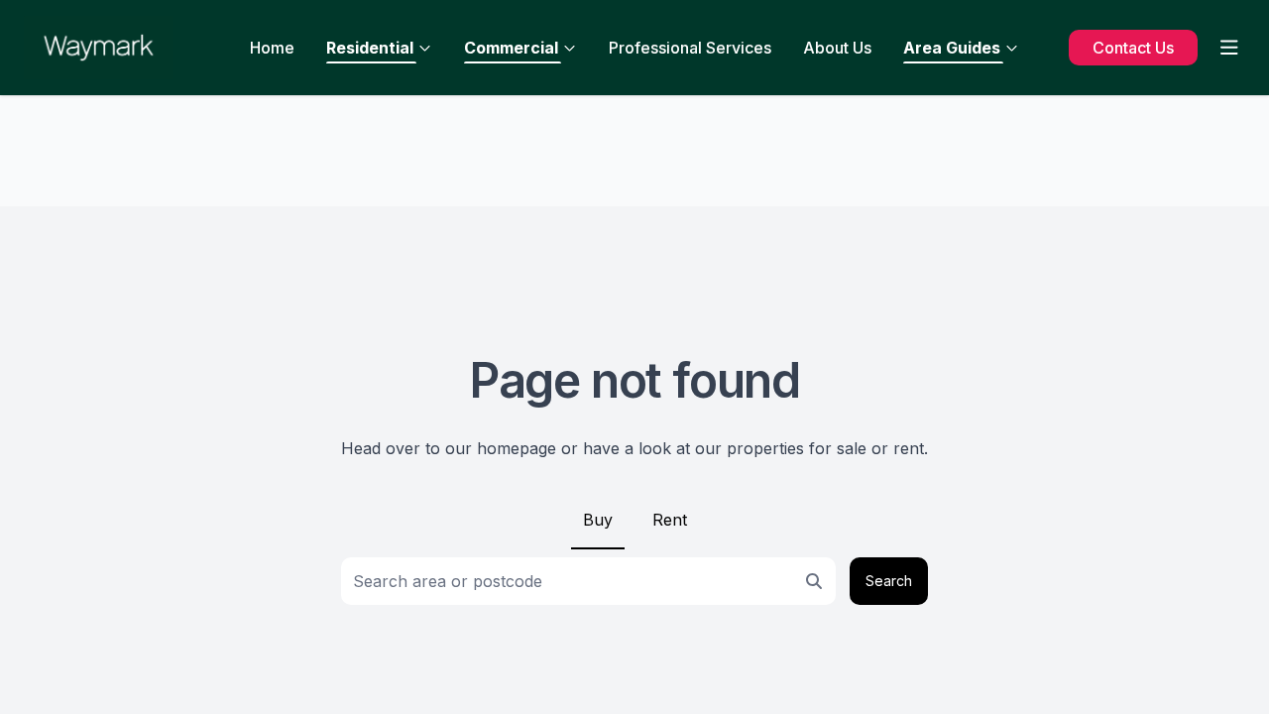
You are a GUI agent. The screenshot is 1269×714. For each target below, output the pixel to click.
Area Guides (951, 48)
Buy (598, 520)
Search (888, 580)
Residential (369, 48)
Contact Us (1133, 48)
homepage (516, 448)
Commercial (511, 48)
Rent (669, 520)
